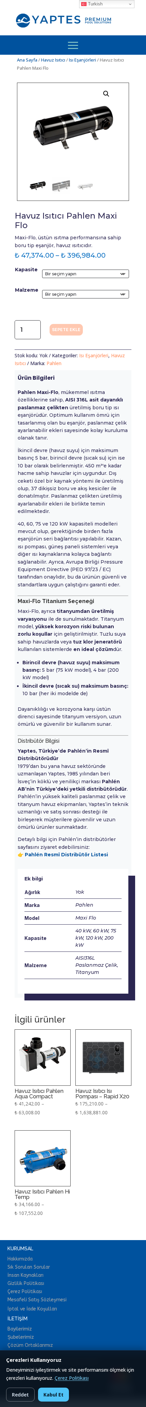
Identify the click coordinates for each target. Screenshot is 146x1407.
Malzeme (26, 290)
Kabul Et (53, 1394)
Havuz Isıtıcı (53, 60)
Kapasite (26, 270)
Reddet (20, 1394)
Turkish (95, 3)
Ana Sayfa (27, 60)
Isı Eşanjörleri (82, 60)
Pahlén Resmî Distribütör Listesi (66, 855)
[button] (106, 94)
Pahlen (54, 363)
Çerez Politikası (72, 1378)
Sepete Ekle (66, 329)
